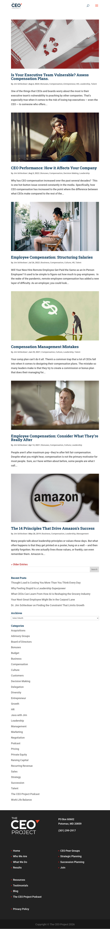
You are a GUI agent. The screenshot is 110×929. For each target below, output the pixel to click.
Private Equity (19, 754)
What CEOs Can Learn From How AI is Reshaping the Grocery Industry (50, 593)
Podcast (15, 743)
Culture (67, 262)
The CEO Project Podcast (25, 794)
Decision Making (70, 173)
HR (77, 84)
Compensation (56, 84)
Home (16, 850)
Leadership (85, 84)
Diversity (16, 692)
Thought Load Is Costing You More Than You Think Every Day (46, 582)
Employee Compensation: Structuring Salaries (52, 257)
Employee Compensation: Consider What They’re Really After (54, 438)
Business (45, 262)
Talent (94, 84)
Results (17, 867)
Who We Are (20, 856)
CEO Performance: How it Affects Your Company (54, 167)
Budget (15, 652)
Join (62, 867)
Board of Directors (21, 641)
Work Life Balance (21, 799)
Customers (17, 675)
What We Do (20, 861)
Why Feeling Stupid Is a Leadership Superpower (38, 588)
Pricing (15, 748)
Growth (15, 703)
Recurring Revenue (22, 765)
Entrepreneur (69, 84)
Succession (17, 782)
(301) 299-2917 (67, 830)
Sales (14, 771)
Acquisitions (18, 630)
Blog (15, 891)
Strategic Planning (70, 856)
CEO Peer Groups (70, 850)
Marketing (17, 731)
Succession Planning (72, 861)
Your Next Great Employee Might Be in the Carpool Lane (43, 599)
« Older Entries (19, 564)
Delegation (17, 686)
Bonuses (44, 84)
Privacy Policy (21, 908)
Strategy (16, 777)
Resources (19, 879)
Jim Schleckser (20, 84)
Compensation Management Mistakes (45, 346)
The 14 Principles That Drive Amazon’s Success (53, 528)
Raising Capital (20, 760)
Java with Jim (19, 715)
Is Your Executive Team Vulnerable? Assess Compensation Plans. (50, 76)
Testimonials (20, 885)
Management (82, 534)
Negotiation (18, 737)
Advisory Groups (20, 636)
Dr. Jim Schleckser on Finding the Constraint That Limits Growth (47, 605)
